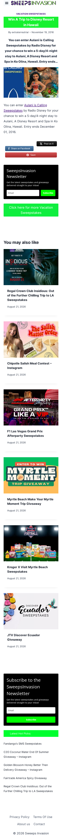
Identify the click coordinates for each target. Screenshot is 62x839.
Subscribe (48, 192)
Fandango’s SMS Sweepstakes (23, 743)
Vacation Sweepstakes (31, 14)
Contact (39, 824)
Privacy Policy (19, 817)
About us (23, 824)
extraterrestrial (20, 32)
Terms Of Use (42, 817)
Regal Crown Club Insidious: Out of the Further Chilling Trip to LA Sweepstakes (30, 295)
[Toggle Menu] (7, 3)
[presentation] (31, 267)
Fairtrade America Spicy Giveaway (25, 778)
